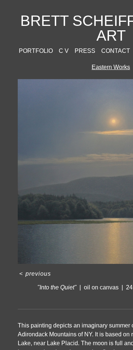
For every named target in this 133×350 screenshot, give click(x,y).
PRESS (85, 51)
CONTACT (115, 51)
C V (64, 51)
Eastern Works (111, 67)
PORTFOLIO (36, 51)
